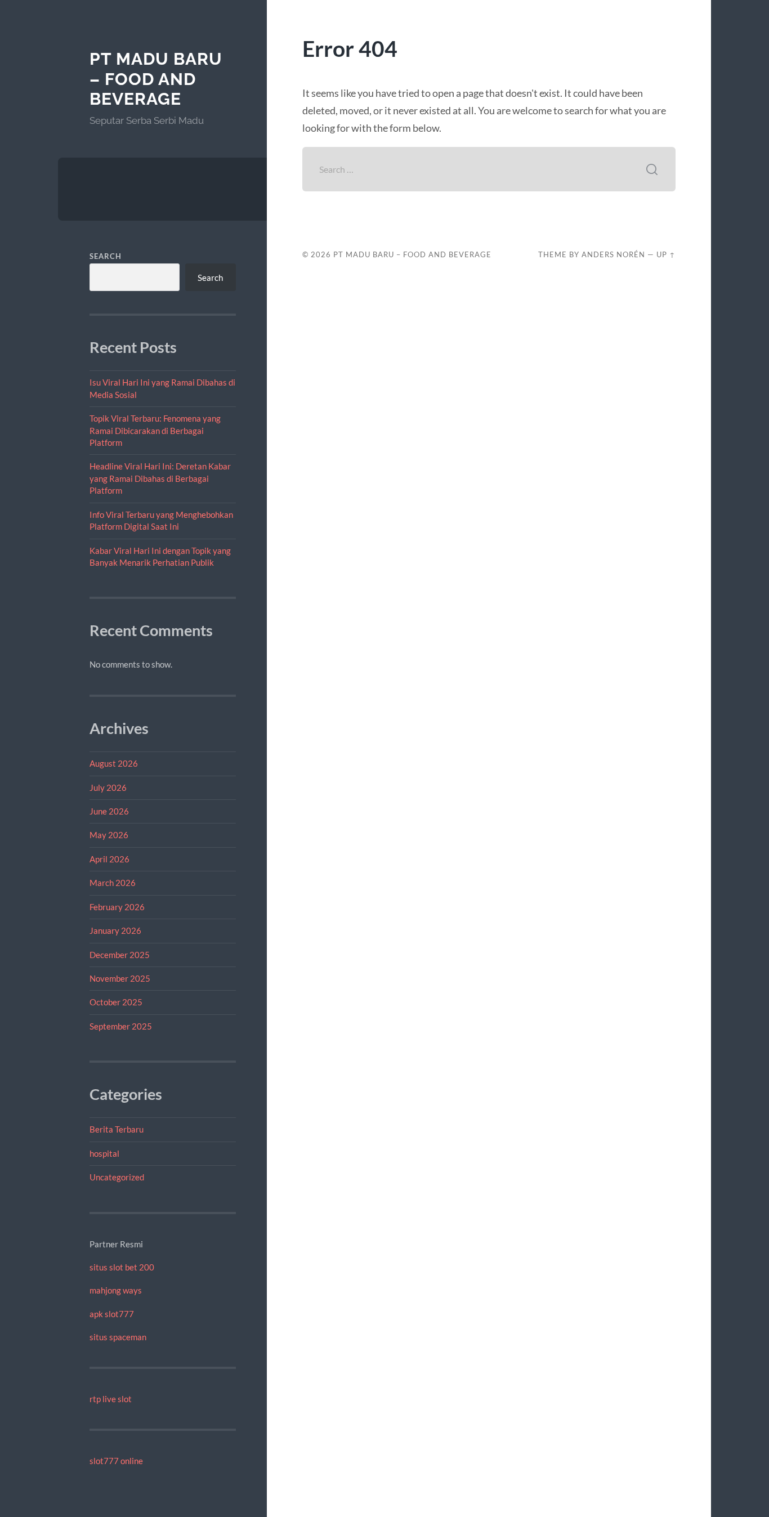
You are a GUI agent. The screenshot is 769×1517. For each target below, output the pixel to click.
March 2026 (113, 883)
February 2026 (117, 907)
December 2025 (120, 955)
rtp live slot (111, 1399)
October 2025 (116, 1002)
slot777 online (116, 1461)
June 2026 (109, 811)
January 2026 (115, 930)
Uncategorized (117, 1177)
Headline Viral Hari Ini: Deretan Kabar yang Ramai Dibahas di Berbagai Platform (160, 478)
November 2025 (120, 978)
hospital (104, 1153)
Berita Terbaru (117, 1129)
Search (106, 256)
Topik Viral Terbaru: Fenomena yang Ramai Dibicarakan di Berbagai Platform (155, 430)
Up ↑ (666, 254)
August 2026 (114, 763)
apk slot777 (112, 1314)
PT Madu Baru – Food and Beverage (156, 79)
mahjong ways (116, 1290)
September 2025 (121, 1026)
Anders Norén (613, 254)
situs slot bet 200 (122, 1267)
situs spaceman (118, 1337)
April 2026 (109, 859)
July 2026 (108, 787)
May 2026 (109, 835)
